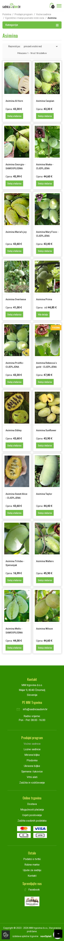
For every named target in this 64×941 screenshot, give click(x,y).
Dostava (32, 804)
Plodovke (32, 760)
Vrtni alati (32, 777)
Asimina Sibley (13, 430)
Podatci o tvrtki (32, 859)
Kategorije (11, 24)
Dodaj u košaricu (14, 116)
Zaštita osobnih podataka (32, 820)
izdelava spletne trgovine (25, 936)
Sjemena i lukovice (32, 771)
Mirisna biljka (32, 754)
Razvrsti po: (14, 46)
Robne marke (32, 864)
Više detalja (43, 314)
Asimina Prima (44, 299)
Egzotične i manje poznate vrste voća (24, 18)
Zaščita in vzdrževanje (32, 782)
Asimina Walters (45, 561)
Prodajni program (24, 14)
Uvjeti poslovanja (32, 815)
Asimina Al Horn (14, 101)
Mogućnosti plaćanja (32, 809)
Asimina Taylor (44, 494)
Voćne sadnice (43, 14)
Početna (6, 14)
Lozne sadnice (32, 749)
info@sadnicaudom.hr (34, 709)
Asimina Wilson (44, 628)
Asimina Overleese (16, 299)
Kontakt (32, 875)
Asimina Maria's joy (16, 232)
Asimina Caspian (45, 101)
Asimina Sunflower (46, 430)
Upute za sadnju (32, 870)
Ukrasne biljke (32, 766)
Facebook (34, 889)
